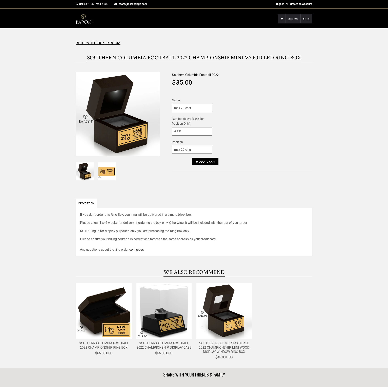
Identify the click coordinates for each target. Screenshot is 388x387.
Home (79, 36)
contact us (136, 249)
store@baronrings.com (133, 3)
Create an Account (301, 3)
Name (176, 100)
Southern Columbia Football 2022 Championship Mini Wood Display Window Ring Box (224, 347)
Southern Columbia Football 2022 (195, 75)
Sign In (280, 3)
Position (177, 142)
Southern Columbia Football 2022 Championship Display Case (164, 345)
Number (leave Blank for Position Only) (188, 121)
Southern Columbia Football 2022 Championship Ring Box (104, 345)
